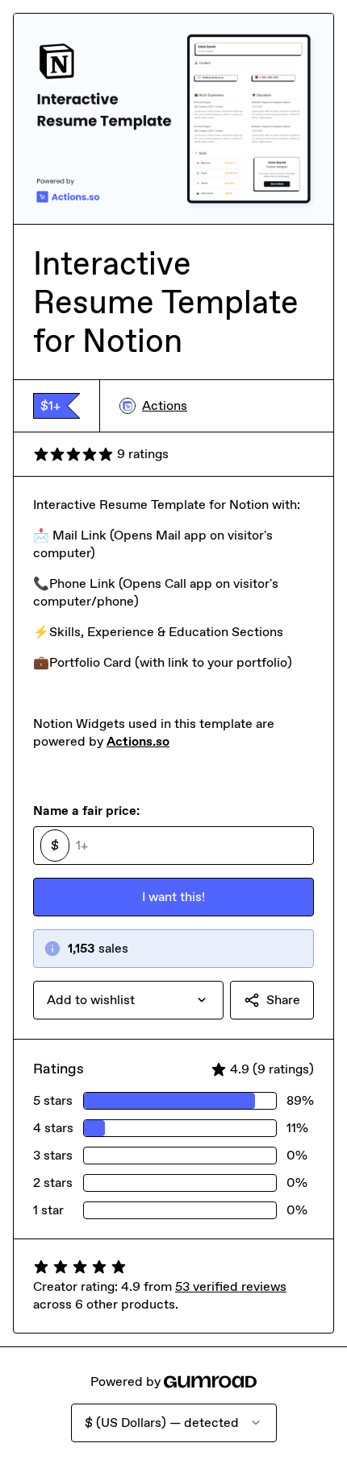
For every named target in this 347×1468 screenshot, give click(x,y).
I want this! (173, 896)
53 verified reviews (230, 1286)
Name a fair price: (86, 810)
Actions (164, 405)
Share (283, 999)
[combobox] (128, 1000)
